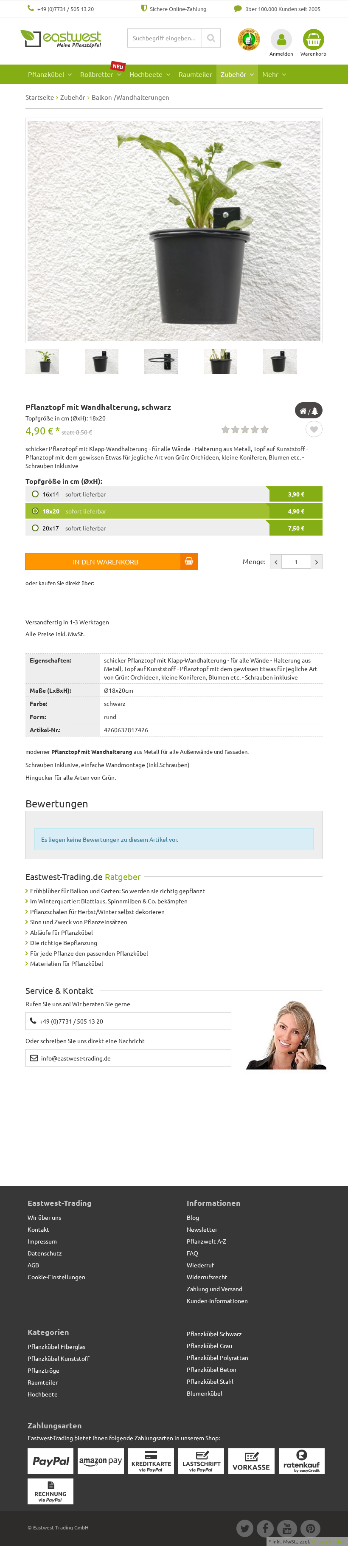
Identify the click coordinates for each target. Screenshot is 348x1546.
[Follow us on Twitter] (244, 1530)
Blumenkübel (204, 1393)
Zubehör (234, 74)
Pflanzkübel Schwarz (214, 1333)
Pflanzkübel (47, 74)
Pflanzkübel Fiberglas (56, 1346)
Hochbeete (146, 74)
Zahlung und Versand (214, 1288)
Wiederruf (200, 1265)
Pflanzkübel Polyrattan (217, 1357)
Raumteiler (195, 74)
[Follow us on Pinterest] (309, 1530)
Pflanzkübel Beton (211, 1369)
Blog (193, 1217)
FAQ (192, 1253)
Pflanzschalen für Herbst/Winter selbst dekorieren (97, 911)
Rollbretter (101, 72)
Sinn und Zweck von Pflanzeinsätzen (78, 921)
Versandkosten (329, 1541)
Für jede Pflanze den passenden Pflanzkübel (89, 953)
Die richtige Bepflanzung (63, 942)
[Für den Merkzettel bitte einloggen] (314, 430)
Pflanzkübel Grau (209, 1345)
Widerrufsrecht (207, 1277)
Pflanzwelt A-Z (206, 1241)
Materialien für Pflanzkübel (66, 963)
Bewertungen (56, 803)
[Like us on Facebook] (265, 1530)
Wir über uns (44, 1217)
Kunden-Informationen (217, 1300)
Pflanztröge (43, 1370)
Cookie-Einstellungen (56, 1277)
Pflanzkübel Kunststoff (59, 1358)
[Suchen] (211, 38)
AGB (33, 1265)
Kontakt (38, 1229)
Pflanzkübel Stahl (210, 1381)
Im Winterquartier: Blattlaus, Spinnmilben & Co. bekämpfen (109, 901)
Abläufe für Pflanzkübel (61, 932)
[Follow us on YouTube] (286, 1530)
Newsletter (202, 1229)
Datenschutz (45, 1253)
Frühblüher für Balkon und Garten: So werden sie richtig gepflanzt (117, 890)
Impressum (42, 1241)
